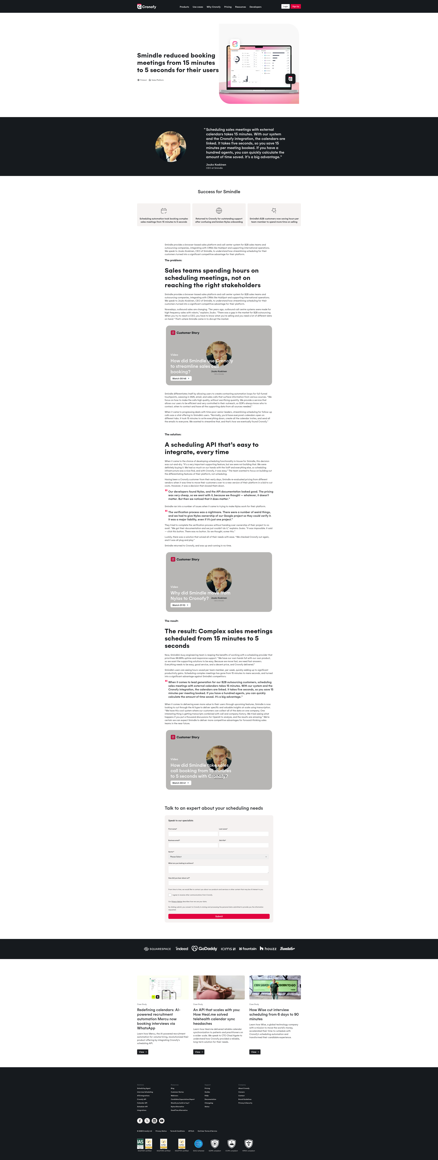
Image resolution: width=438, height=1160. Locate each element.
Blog (172, 1088)
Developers (255, 6)
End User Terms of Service (207, 1131)
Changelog (209, 1103)
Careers (241, 1092)
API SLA (191, 1131)
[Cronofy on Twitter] (147, 1120)
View (141, 1052)
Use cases (198, 6)
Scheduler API (142, 1107)
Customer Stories (177, 1092)
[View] (163, 987)
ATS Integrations (143, 1096)
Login (285, 6)
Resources (240, 6)
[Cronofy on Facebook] (140, 1120)
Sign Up (295, 6)
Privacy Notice (177, 901)
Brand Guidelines (244, 1099)
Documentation (210, 1099)
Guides (207, 1092)
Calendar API (142, 1103)
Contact (241, 1096)
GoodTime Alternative (179, 1110)
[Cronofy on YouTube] (161, 1120)
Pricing (228, 6)
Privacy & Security (245, 1103)
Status (207, 1107)
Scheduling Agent (143, 1088)
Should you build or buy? (180, 1103)
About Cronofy (243, 1088)
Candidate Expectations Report (183, 1099)
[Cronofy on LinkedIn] (154, 1120)
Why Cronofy (214, 6)
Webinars (174, 1096)
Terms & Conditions (177, 1131)
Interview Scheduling (145, 1092)
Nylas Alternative (177, 1107)
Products (184, 6)
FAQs (207, 1096)
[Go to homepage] (146, 6)
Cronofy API (141, 1099)
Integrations (141, 1110)
